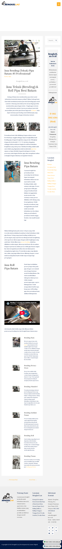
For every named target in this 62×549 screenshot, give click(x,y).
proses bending (25, 242)
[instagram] (53, 530)
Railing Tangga (51, 183)
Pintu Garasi (51, 175)
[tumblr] (49, 530)
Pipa (10, 76)
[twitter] (53, 528)
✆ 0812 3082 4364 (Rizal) (52, 117)
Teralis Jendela (51, 189)
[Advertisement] (31, 18)
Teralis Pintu (51, 191)
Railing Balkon (51, 181)
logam (25, 345)
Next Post (33, 480)
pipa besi (33, 149)
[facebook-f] (49, 528)
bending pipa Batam (31, 467)
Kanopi (49, 164)
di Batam (33, 110)
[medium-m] (56, 530)
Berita (6, 76)
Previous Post (13, 480)
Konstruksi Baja (52, 170)
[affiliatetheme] (52, 533)
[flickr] (49, 533)
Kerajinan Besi (51, 167)
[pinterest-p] (56, 528)
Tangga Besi (51, 186)
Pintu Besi (50, 172)
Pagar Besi (50, 178)
